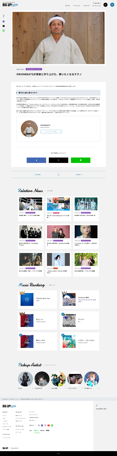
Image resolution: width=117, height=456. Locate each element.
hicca (20, 388)
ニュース (4, 415)
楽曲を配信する (98, 3)
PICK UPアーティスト (7, 426)
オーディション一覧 (20, 429)
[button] (30, 207)
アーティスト (76, 5)
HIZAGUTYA (38, 388)
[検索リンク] (105, 5)
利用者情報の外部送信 (33, 417)
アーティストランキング (20, 418)
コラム (4, 418)
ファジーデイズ (72, 388)
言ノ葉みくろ (88, 388)
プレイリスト (5, 423)
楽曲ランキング (19, 415)
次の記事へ (79, 174)
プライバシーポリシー (33, 414)
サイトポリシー (32, 412)
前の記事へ (38, 174)
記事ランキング (19, 421)
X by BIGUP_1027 (101, 408)
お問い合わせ (32, 420)
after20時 (54, 388)
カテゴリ (67, 5)
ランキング (86, 5)
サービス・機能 (6, 429)
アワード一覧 (18, 432)
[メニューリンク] (112, 5)
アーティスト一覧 (6, 437)
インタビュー (5, 421)
